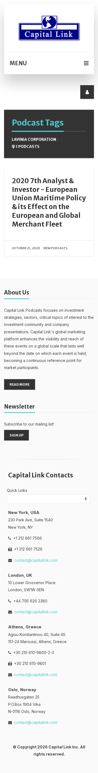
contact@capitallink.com (35, 560)
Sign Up (16, 435)
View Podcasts (55, 248)
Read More (20, 384)
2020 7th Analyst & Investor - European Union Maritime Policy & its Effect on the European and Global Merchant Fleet (49, 202)
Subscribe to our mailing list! (29, 424)
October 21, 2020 (26, 248)
